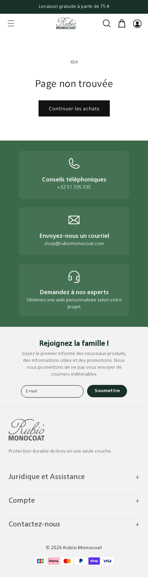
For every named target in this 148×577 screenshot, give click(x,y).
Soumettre (107, 390)
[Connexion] (137, 23)
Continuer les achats (74, 108)
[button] (11, 23)
